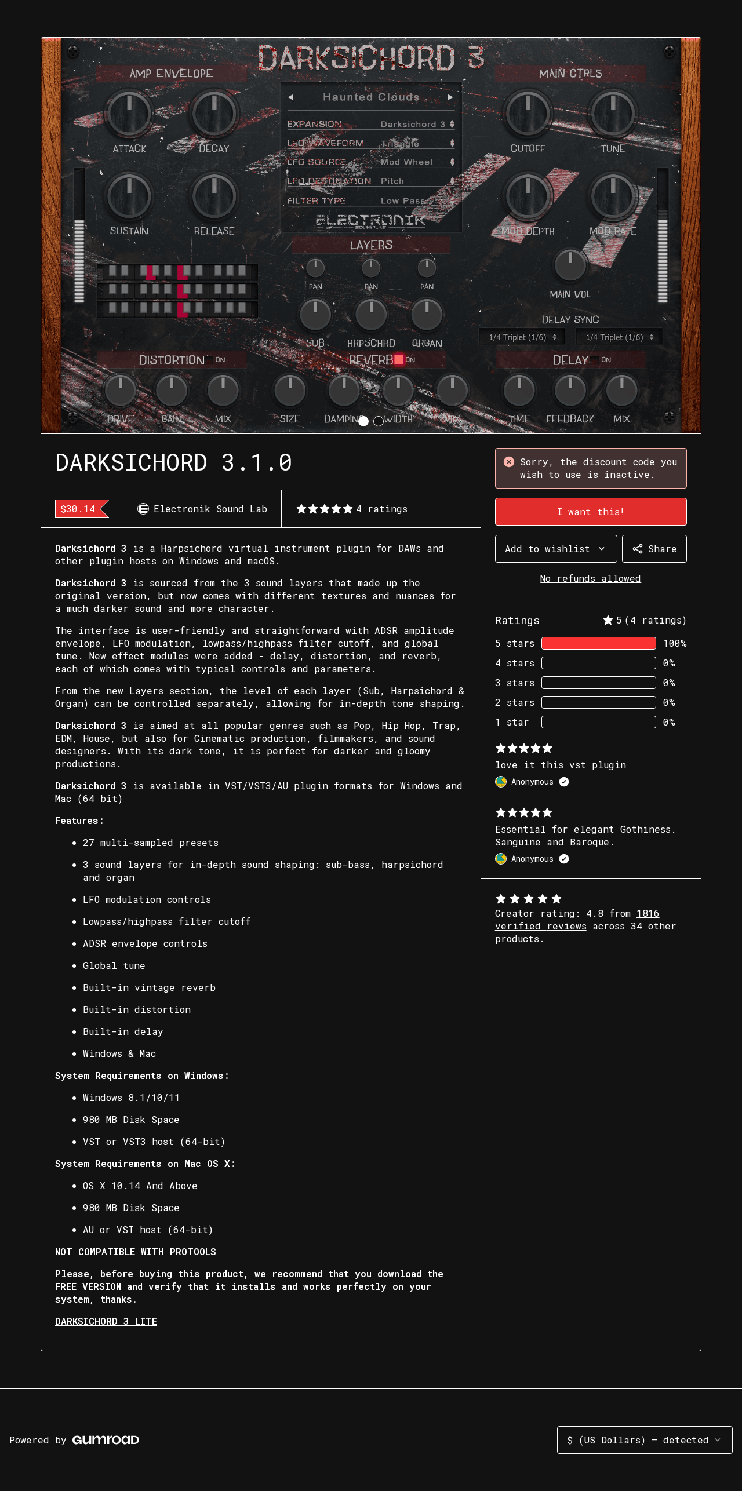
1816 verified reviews (577, 919)
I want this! (591, 511)
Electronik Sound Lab (210, 508)
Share (662, 548)
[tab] (363, 421)
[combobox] (556, 549)
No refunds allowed (590, 578)
